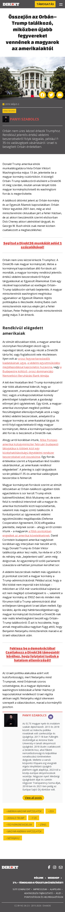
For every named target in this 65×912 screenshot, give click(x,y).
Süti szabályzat (21, 889)
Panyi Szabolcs (24, 119)
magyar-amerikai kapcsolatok (24, 831)
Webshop (53, 877)
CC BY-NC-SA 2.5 (22, 905)
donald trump (15, 818)
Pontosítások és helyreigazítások (43, 897)
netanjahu (13, 838)
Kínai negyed (9, 111)
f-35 (34, 818)
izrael (43, 824)
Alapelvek (55, 889)
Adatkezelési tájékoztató (38, 893)
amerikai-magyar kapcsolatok (24, 811)
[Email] (50, 716)
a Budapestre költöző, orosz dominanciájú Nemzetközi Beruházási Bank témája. (32, 371)
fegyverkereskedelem (19, 824)
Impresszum (40, 889)
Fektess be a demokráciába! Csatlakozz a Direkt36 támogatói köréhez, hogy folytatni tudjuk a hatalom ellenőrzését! (33, 654)
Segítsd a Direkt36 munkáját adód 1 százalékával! (32, 245)
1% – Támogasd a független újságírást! (38, 882)
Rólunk (38, 877)
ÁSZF (58, 893)
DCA (52, 811)
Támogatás (45, 4)
